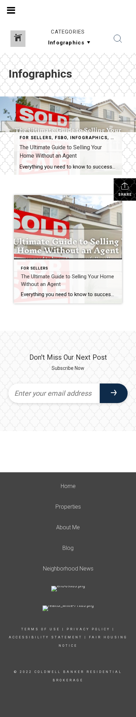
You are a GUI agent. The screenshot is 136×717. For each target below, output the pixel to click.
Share (125, 194)
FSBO (61, 137)
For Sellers (36, 137)
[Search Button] (117, 38)
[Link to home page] (68, 9)
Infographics (88, 137)
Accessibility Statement (45, 637)
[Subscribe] (114, 393)
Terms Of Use (40, 629)
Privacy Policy (88, 629)
